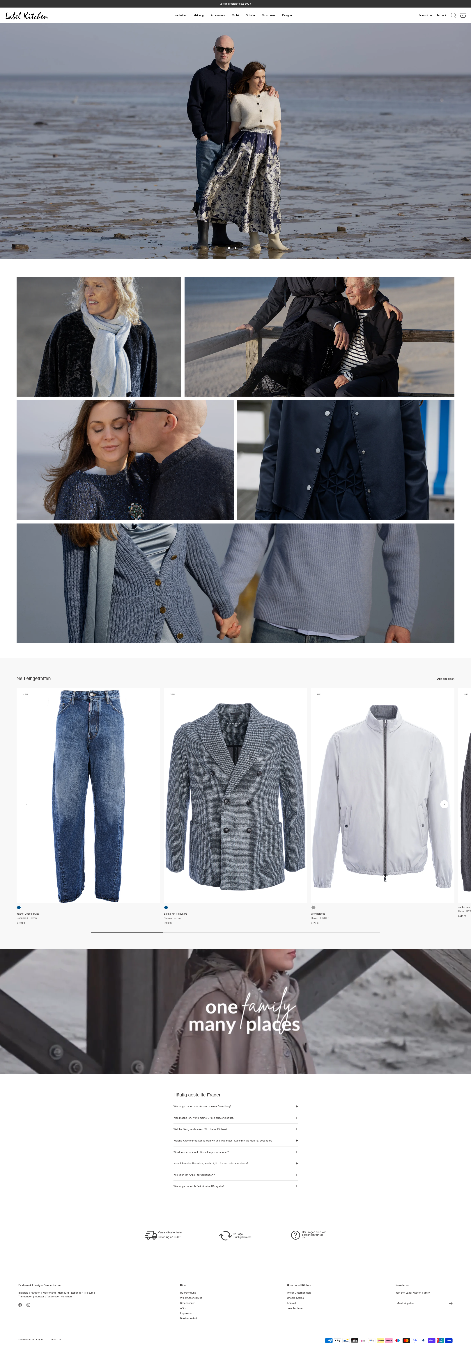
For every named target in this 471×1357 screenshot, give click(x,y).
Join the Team (295, 1308)
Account (441, 15)
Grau (313, 907)
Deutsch (423, 15)
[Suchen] (453, 15)
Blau (19, 907)
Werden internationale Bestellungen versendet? (201, 1152)
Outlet (235, 15)
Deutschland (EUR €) (29, 1339)
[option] (235, 141)
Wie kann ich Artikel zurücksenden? (194, 1174)
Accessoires (218, 15)
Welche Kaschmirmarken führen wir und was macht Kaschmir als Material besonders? (223, 1140)
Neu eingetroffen (34, 678)
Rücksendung (188, 1292)
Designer (287, 15)
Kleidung (199, 15)
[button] (229, 248)
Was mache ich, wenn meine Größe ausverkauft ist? (203, 1117)
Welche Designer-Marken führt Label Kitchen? (200, 1129)
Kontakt (291, 1302)
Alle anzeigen (445, 678)
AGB (182, 1308)
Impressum (186, 1313)
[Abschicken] (451, 1303)
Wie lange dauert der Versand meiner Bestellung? (202, 1106)
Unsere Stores (295, 1297)
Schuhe (250, 15)
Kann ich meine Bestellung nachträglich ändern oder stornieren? (210, 1163)
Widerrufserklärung (191, 1297)
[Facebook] (20, 1304)
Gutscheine (268, 15)
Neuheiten (181, 15)
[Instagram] (28, 1304)
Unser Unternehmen (299, 1292)
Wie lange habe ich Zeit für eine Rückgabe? (198, 1186)
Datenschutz (187, 1302)
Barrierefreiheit (188, 1318)
